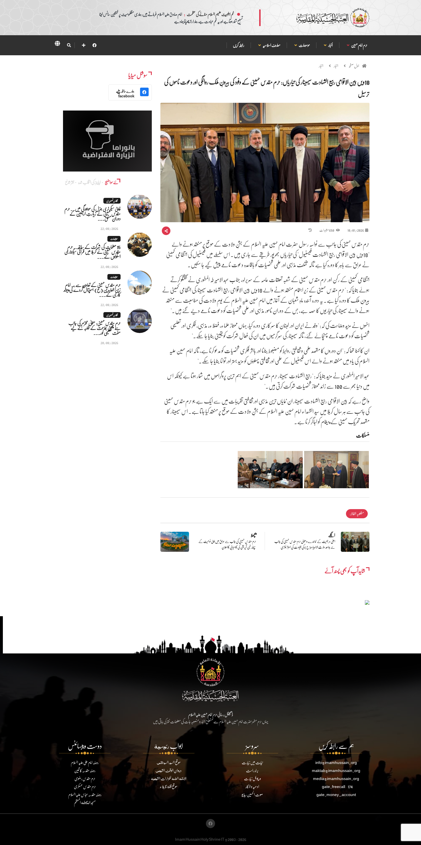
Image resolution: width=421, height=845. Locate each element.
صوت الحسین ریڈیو (252, 794)
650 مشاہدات (327, 230)
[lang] (57, 44)
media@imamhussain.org (336, 778)
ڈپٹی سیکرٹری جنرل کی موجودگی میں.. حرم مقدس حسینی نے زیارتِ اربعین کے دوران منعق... (92, 213)
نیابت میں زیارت (252, 762)
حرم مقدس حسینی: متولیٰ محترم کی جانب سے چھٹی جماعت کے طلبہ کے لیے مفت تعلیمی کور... (94, 327)
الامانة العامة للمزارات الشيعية (168, 778)
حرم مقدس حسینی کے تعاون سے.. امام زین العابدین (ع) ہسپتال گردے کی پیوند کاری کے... (92, 289)
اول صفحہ (354, 65)
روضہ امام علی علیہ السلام (85, 762)
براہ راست (252, 770)
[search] (68, 45)
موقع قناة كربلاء (168, 786)
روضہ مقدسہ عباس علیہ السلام (85, 794)
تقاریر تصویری (112, 201)
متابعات (114, 239)
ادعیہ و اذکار (252, 786)
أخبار (330, 45)
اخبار (336, 65)
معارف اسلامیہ (271, 45)
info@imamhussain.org (336, 762)
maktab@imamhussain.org (336, 770)
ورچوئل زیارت (252, 778)
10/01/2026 (355, 230)
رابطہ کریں (238, 45)
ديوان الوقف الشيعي (169, 770)
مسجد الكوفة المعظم (85, 802)
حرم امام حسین (359, 45)
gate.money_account (336, 794)
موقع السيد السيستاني (168, 762)
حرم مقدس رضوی (84, 778)
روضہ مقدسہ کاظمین (85, 770)
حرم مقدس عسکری (85, 786)
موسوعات (304, 45)
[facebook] (94, 45)
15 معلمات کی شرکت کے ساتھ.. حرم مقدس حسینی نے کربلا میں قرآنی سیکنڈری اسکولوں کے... (92, 251)
